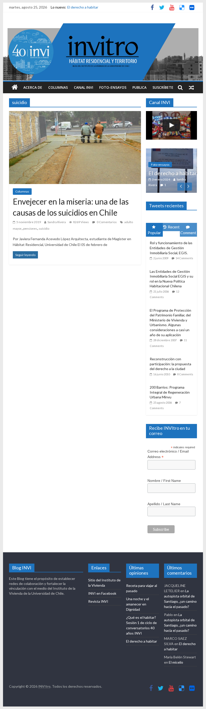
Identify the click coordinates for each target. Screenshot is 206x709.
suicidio (44, 228)
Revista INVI (98, 599)
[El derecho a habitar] (169, 151)
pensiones (30, 228)
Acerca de (32, 87)
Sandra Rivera (56, 222)
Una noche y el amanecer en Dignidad (137, 601)
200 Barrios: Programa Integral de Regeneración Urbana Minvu (170, 390)
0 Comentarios (106, 222)
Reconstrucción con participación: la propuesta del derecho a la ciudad (170, 361)
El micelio (176, 660)
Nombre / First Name (164, 478)
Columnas (58, 87)
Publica (139, 87)
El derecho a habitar (82, 7)
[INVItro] (14, 87)
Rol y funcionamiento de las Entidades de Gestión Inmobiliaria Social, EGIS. (171, 245)
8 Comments (185, 371)
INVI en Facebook (102, 591)
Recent (174, 224)
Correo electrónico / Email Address (168, 452)
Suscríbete (162, 87)
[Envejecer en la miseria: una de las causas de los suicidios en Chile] (75, 114)
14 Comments (184, 255)
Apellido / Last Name (163, 501)
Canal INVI (83, 87)
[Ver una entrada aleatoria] (191, 87)
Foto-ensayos (112, 87)
